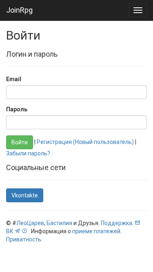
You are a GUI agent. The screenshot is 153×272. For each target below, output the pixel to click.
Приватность (23, 239)
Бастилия (59, 223)
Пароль (16, 109)
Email (13, 79)
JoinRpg (19, 10)
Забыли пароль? (28, 153)
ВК (9, 231)
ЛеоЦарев (30, 223)
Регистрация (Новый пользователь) (85, 142)
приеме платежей (96, 231)
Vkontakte (24, 195)
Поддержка (116, 223)
